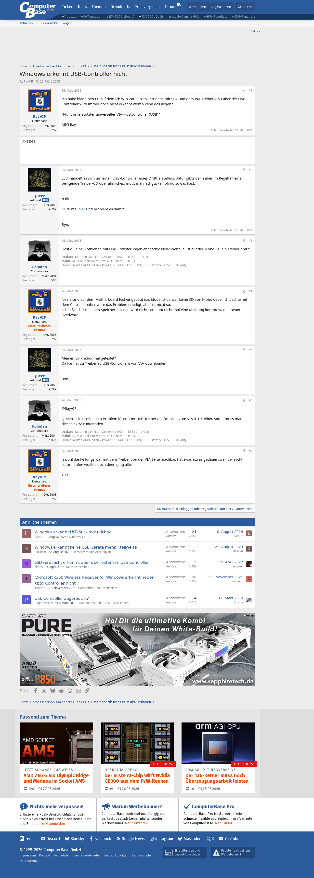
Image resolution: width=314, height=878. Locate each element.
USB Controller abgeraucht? (62, 598)
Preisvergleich (147, 6)
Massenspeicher (77, 567)
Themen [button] (99, 6)
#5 (250, 350)
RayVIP (29, 81)
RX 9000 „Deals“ (153, 16)
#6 (250, 400)
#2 (250, 170)
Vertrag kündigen (116, 855)
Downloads (120, 6)
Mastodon (192, 838)
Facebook (102, 838)
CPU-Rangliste (244, 16)
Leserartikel (49, 23)
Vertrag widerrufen (87, 855)
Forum (170, 6)
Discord (53, 838)
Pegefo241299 (44, 603)
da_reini (237, 581)
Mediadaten (61, 855)
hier (81, 208)
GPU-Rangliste (216, 16)
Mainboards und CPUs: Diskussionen (103, 603)
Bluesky (77, 838)
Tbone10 (41, 588)
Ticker (67, 6)
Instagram (164, 838)
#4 (250, 291)
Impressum (28, 855)
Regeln (67, 23)
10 (191, 789)
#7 (250, 451)
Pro (45, 200)
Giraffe (238, 602)
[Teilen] (244, 91)
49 (110, 789)
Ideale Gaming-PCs (185, 16)
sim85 (39, 567)
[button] (36, 23)
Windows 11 (77, 537)
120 (30, 789)
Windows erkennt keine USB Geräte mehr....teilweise (86, 547)
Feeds (30, 838)
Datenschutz (29, 861)
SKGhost (40, 552)
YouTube (231, 838)
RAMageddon (92, 16)
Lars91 (39, 537)
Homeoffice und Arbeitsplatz (92, 552)
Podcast (70, 16)
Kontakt (44, 855)
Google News (133, 838)
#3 (250, 241)
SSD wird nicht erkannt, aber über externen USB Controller (92, 562)
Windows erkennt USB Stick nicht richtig (73, 532)
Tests (82, 6)
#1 (250, 90)
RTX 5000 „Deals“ (121, 16)
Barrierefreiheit (142, 855)
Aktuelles (26, 23)
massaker (236, 566)
